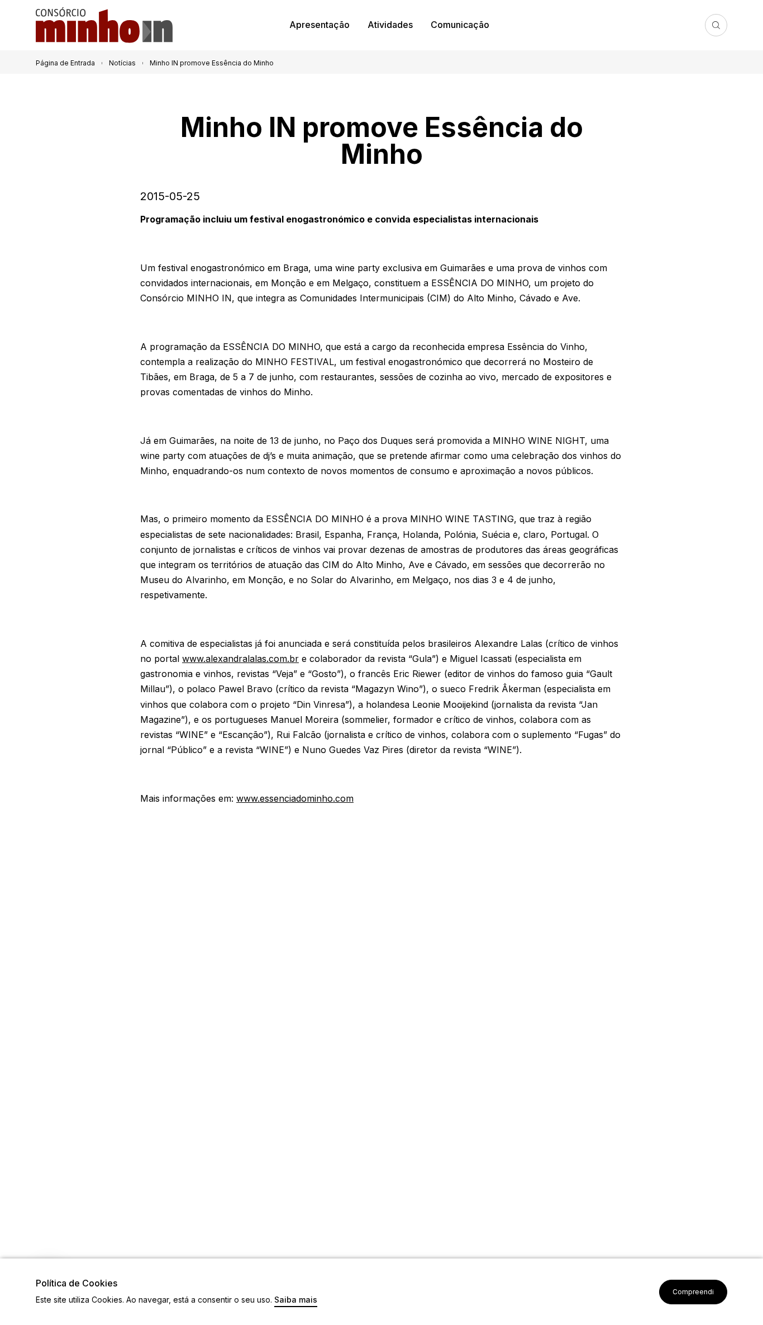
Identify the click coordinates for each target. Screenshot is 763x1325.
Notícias (122, 63)
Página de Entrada (65, 63)
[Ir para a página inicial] (109, 25)
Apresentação (319, 24)
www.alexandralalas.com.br (240, 658)
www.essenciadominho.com (295, 798)
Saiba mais (295, 1300)
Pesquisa (716, 25)
